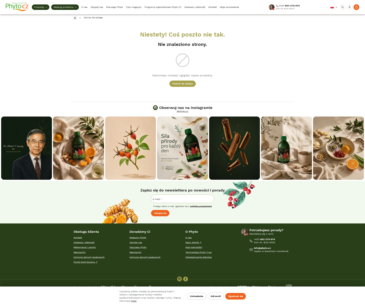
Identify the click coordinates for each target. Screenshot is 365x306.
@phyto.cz (182, 111)
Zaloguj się (160, 213)
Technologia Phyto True (198, 252)
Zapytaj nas (136, 242)
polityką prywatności (201, 206)
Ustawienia (196, 296)
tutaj (133, 301)
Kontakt (78, 237)
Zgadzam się (235, 296)
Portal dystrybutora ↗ (86, 262)
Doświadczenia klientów (198, 257)
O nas (188, 237)
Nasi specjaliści (193, 247)
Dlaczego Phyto (138, 247)
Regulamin (79, 252)
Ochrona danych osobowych (89, 257)
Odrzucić (216, 296)
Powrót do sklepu (182, 83)
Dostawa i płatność (84, 242)
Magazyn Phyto (138, 237)
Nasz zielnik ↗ (193, 242)
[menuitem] (40, 7)
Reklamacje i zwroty (85, 247)
